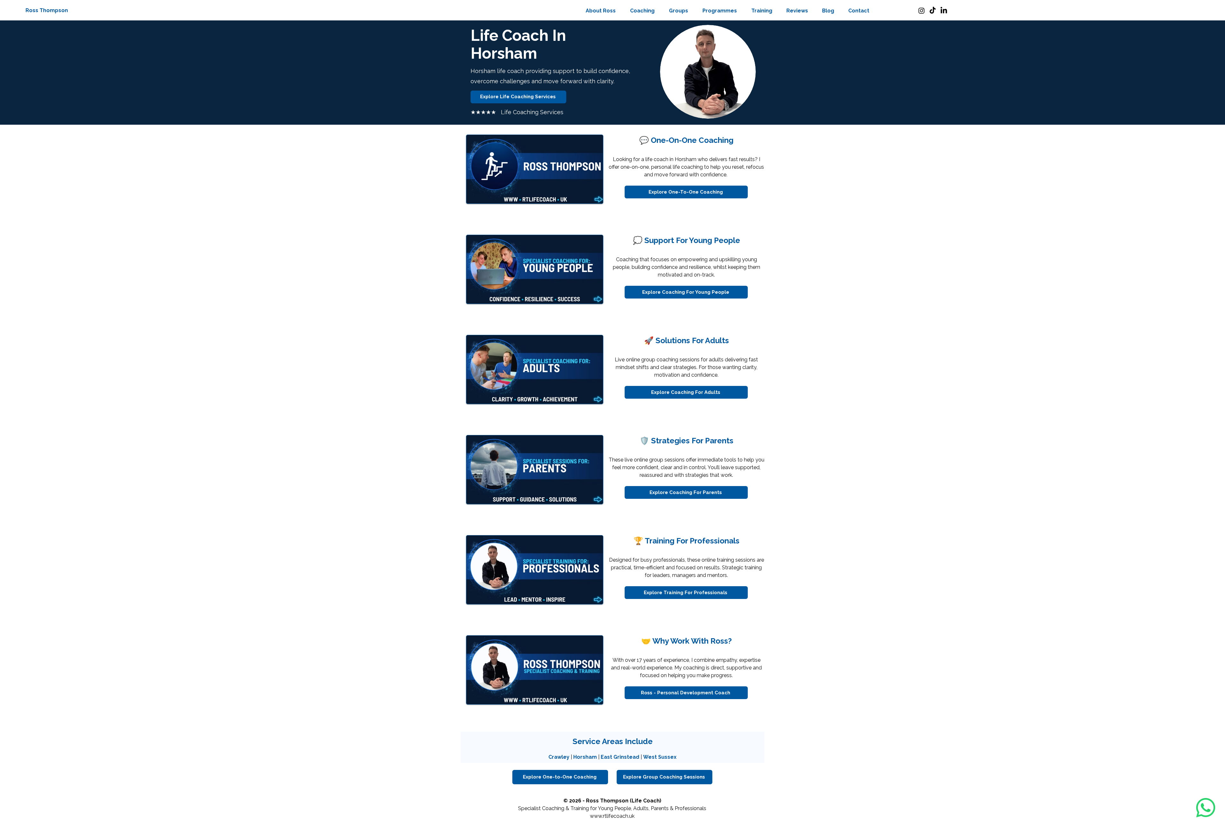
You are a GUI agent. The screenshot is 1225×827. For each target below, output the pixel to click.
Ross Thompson (47, 10)
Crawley (558, 757)
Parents (660, 808)
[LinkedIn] (944, 11)
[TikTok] (933, 11)
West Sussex (660, 757)
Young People (614, 808)
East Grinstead (620, 757)
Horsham (585, 757)
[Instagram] (921, 11)
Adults (641, 808)
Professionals (690, 808)
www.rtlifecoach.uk (612, 816)
